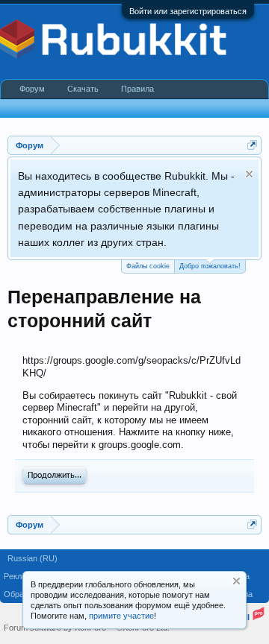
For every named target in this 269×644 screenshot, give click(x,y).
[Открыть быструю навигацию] (252, 145)
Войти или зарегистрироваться (188, 11)
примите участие (121, 615)
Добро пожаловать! (210, 266)
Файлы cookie (148, 266)
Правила (137, 88)
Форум (32, 88)
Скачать (83, 88)
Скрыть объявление (249, 174)
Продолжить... (54, 475)
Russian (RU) (32, 558)
